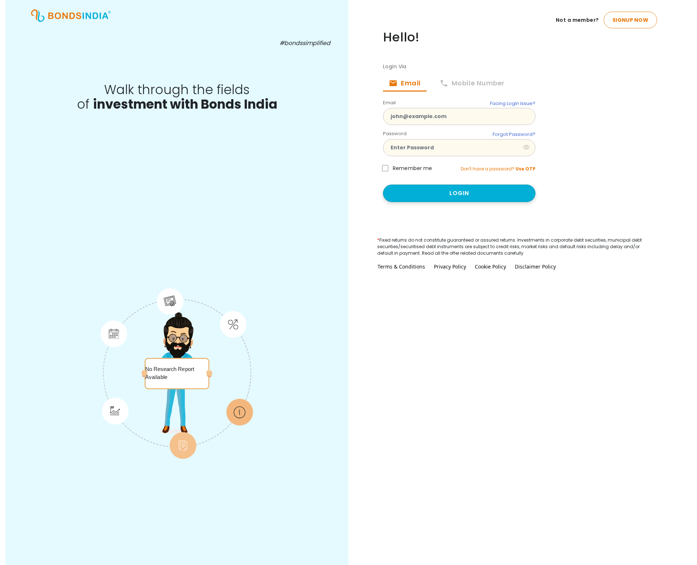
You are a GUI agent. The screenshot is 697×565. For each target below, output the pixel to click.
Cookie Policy (490, 266)
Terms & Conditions (401, 266)
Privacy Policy (450, 266)
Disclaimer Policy (535, 266)
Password (395, 133)
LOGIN (459, 193)
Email (389, 102)
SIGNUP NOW (630, 20)
